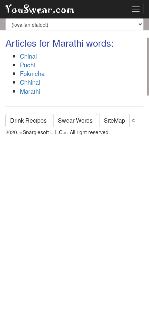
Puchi (27, 64)
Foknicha (32, 73)
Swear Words (75, 120)
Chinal (28, 55)
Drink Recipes (28, 120)
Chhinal (30, 81)
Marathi (30, 91)
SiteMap (114, 120)
